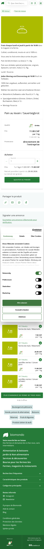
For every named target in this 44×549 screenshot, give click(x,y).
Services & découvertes (15, 458)
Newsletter (10, 499)
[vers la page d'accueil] (2, 3)
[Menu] (33, 3)
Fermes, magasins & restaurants (20, 466)
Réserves (14, 417)
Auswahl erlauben (22, 310)
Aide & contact (9, 509)
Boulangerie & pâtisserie (22, 407)
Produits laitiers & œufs (22, 422)
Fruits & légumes (27, 417)
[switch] (38, 280)
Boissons (35, 412)
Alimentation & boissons (15, 450)
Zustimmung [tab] (8, 236)
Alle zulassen (22, 303)
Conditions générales (11, 518)
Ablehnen (22, 317)
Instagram (10, 496)
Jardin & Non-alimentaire (16, 454)
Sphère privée (8, 528)
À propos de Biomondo (12, 505)
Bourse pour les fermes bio (17, 462)
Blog (4, 512)
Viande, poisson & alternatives (17, 412)
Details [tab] (22, 236)
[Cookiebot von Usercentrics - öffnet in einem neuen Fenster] (32, 230)
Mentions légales (9, 525)
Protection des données (12, 522)
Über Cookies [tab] (36, 236)
